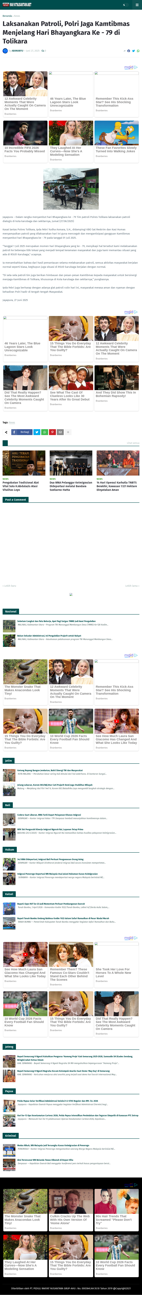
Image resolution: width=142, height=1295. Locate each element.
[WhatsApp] (138, 51)
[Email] (60, 432)
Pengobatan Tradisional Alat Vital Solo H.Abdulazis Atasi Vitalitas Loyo (21, 486)
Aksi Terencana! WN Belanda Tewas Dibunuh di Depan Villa (45, 1160)
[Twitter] (133, 51)
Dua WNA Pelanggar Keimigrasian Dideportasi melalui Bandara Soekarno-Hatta (71, 486)
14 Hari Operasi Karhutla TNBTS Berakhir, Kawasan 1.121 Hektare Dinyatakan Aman (117, 486)
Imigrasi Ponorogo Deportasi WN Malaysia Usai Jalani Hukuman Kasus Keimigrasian (57, 874)
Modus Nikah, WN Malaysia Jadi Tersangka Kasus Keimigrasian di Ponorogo (53, 1145)
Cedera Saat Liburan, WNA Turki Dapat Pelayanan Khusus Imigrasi (49, 815)
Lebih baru (10, 585)
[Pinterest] (52, 432)
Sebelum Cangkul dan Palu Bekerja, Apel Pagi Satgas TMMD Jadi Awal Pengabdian (56, 621)
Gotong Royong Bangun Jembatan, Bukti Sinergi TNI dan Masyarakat (50, 770)
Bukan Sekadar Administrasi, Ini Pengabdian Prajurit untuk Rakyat (49, 636)
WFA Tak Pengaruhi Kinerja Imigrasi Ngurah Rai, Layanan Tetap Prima (50, 829)
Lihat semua (133, 443)
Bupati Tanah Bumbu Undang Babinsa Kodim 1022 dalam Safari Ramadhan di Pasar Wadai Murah (63, 918)
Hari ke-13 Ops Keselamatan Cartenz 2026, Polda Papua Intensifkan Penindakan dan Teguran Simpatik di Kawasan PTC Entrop (77, 1115)
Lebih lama (131, 585)
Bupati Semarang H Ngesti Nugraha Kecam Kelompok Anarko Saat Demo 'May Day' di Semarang (63, 1071)
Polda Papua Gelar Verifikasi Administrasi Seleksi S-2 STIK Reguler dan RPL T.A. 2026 (57, 1101)
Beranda (7, 16)
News (17, 16)
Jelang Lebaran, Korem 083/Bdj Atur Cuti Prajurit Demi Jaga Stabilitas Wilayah (54, 785)
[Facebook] (128, 51)
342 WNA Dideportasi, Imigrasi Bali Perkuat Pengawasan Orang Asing (50, 859)
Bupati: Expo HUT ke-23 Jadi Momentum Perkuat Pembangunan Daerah (51, 904)
